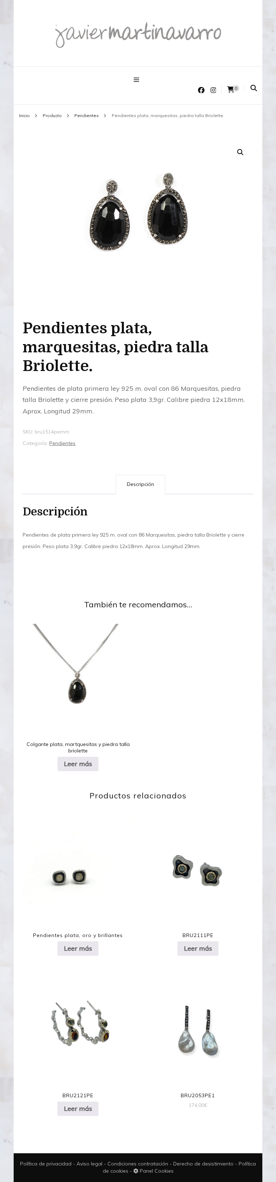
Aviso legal (90, 1163)
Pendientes (62, 443)
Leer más (78, 764)
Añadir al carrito (197, 1024)
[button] (240, 152)
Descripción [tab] (140, 484)
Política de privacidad (46, 1163)
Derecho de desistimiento (204, 1163)
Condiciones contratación (138, 1163)
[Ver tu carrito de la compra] (230, 89)
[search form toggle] (253, 88)
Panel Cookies (156, 1171)
